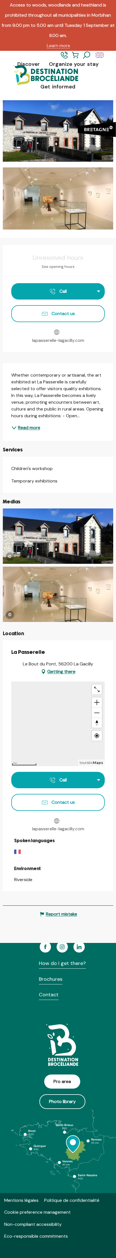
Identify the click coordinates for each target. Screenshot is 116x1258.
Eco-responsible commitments (36, 1236)
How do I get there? (62, 963)
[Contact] (64, 57)
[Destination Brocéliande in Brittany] (41, 75)
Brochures (51, 979)
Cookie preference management (37, 1212)
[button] (87, 55)
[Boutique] (75, 57)
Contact (49, 994)
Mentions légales (21, 1200)
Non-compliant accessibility (33, 1224)
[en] (100, 55)
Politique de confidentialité (71, 1200)
